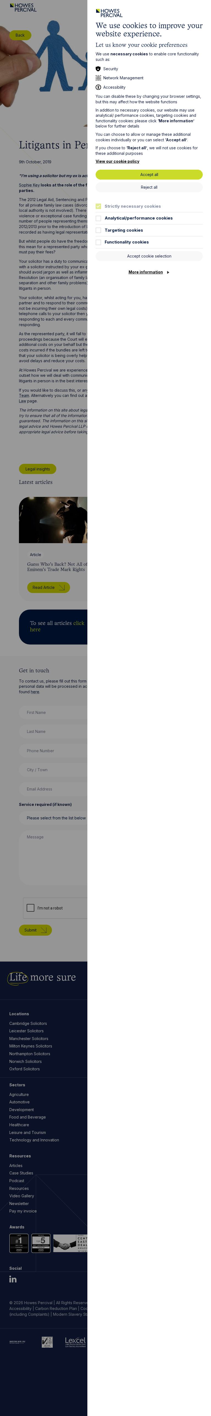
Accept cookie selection (149, 256)
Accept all (149, 174)
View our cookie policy (117, 161)
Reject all (149, 187)
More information (146, 272)
